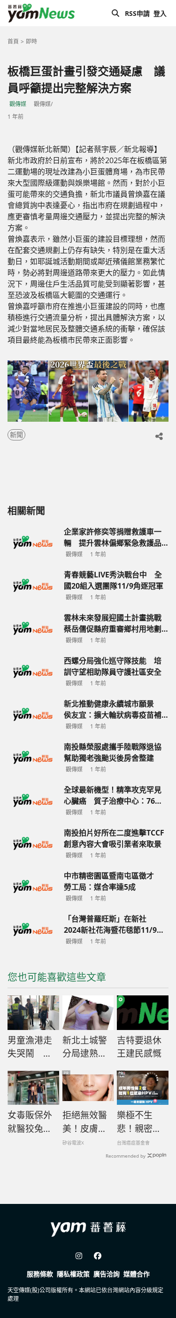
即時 (31, 41)
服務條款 (40, 1273)
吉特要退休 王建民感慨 (139, 1047)
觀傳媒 (17, 104)
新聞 (16, 434)
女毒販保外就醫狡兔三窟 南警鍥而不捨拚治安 (31, 1122)
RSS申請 (137, 13)
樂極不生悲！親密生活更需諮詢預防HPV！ (139, 1122)
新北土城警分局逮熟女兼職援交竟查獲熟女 (84, 1047)
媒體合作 (136, 1273)
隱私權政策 (73, 1273)
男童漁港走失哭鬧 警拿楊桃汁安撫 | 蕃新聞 (30, 1047)
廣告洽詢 (106, 1273)
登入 (160, 13)
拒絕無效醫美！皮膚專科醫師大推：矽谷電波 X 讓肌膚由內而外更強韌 (85, 1122)
